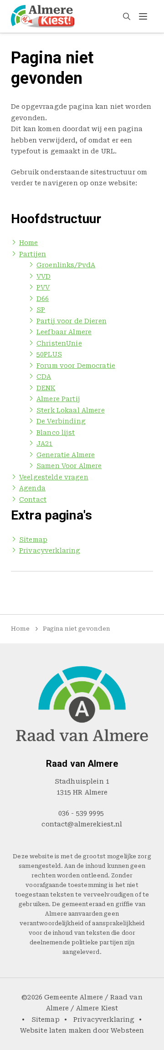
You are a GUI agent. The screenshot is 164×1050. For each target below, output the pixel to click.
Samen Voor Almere (69, 465)
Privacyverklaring (49, 550)
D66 (42, 298)
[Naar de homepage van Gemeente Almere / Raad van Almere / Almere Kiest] (43, 16)
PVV (43, 287)
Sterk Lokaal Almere (70, 410)
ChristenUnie (59, 343)
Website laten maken (56, 1030)
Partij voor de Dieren (71, 321)
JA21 (44, 443)
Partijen (32, 254)
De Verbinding (61, 421)
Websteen (127, 1030)
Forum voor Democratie (75, 365)
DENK (46, 388)
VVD (43, 276)
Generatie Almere (65, 455)
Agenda (32, 488)
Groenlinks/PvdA (65, 265)
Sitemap (33, 539)
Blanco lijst (55, 432)
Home (28, 242)
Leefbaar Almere (64, 332)
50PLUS (49, 354)
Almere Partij (58, 399)
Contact (32, 499)
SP (40, 309)
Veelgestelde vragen (53, 477)
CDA (43, 376)
